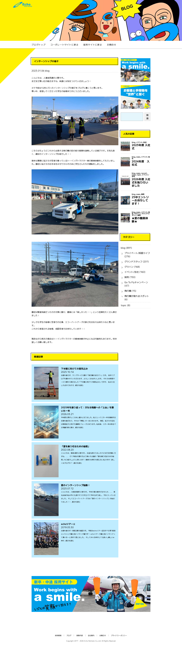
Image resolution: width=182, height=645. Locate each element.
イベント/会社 (131, 271)
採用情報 (58, 635)
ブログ (68, 635)
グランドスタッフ (133, 261)
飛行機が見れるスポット (136, 296)
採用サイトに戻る (92, 44)
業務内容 (79, 635)
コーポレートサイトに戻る (64, 44)
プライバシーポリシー (119, 635)
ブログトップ (39, 44)
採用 (126, 277)
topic (123, 305)
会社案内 (91, 635)
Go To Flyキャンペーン (136, 282)
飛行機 (127, 290)
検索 (147, 116)
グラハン (128, 266)
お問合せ (111, 44)
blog (123, 247)
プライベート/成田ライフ (137, 253)
